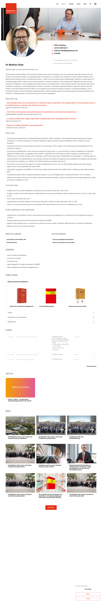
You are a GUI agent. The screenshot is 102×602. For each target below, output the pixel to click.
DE (90, 4)
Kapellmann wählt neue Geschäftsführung (76, 437)
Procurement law (12, 242)
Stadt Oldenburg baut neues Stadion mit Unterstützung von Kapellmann (20, 437)
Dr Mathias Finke (58, 336)
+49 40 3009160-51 (61, 48)
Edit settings (88, 589)
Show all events (91, 366)
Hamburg (62, 45)
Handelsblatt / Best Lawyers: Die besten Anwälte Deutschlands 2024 (20, 495)
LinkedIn (57, 53)
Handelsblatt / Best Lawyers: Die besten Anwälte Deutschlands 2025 (20, 466)
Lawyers (63, 4)
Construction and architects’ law (16, 239)
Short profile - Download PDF (63, 63)
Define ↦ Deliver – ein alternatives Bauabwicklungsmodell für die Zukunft (19, 400)
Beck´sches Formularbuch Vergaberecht (21, 306)
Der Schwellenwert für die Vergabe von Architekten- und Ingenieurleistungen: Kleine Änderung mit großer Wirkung (50, 496)
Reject (88, 594)
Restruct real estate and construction (64, 242)
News (85, 4)
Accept (88, 598)
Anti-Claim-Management (46, 306)
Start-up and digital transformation (63, 239)
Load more (51, 507)
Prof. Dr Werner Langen (60, 338)
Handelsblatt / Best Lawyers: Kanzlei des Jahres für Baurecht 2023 (81, 495)
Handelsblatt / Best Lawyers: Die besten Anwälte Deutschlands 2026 (50, 437)
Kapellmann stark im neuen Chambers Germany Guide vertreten (50, 466)
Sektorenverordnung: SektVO (77, 306)
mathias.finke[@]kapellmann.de (66, 51)
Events (78, 4)
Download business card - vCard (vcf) (66, 60)
